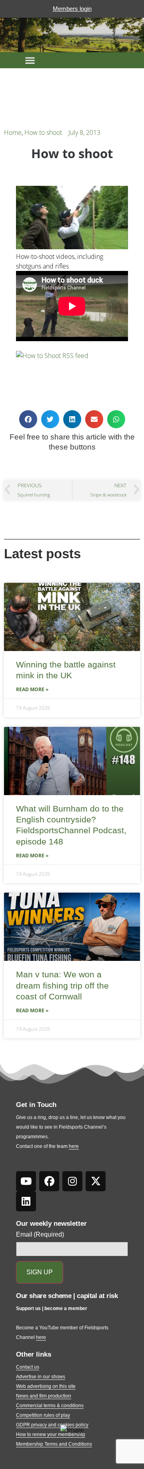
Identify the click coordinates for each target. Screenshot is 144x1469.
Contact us (27, 1367)
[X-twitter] (96, 1181)
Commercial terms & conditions (50, 1405)
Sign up (39, 1272)
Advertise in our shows (40, 1376)
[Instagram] (72, 1181)
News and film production (43, 1396)
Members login (72, 8)
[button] (30, 60)
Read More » (32, 689)
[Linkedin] (26, 1201)
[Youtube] (26, 1181)
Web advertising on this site (46, 1386)
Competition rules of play (43, 1415)
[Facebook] (49, 1181)
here (74, 1146)
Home (13, 132)
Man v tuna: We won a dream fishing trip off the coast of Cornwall (62, 985)
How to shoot (43, 132)
